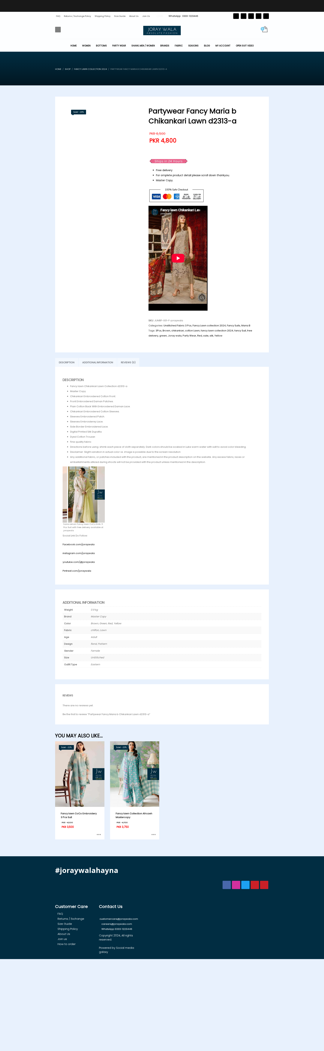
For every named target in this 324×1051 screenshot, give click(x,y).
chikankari (177, 330)
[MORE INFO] (99, 834)
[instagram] (258, 16)
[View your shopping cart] (264, 29)
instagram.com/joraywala (79, 553)
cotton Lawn (192, 330)
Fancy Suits (233, 325)
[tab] (66, 362)
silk (211, 335)
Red (199, 335)
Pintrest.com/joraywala (77, 571)
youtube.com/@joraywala (79, 562)
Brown (166, 330)
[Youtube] (266, 16)
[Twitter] (236, 16)
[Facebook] (243, 16)
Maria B (245, 325)
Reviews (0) (128, 362)
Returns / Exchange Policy (77, 16)
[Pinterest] (251, 16)
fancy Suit (240, 330)
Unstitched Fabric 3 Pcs (177, 325)
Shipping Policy (102, 16)
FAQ (58, 16)
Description (66, 362)
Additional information (97, 362)
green (163, 335)
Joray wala (175, 335)
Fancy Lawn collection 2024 (209, 325)
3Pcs (158, 330)
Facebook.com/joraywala (78, 544)
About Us (134, 16)
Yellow (218, 335)
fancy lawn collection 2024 (217, 330)
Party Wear (189, 335)
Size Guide (119, 16)
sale (205, 335)
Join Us (146, 16)
